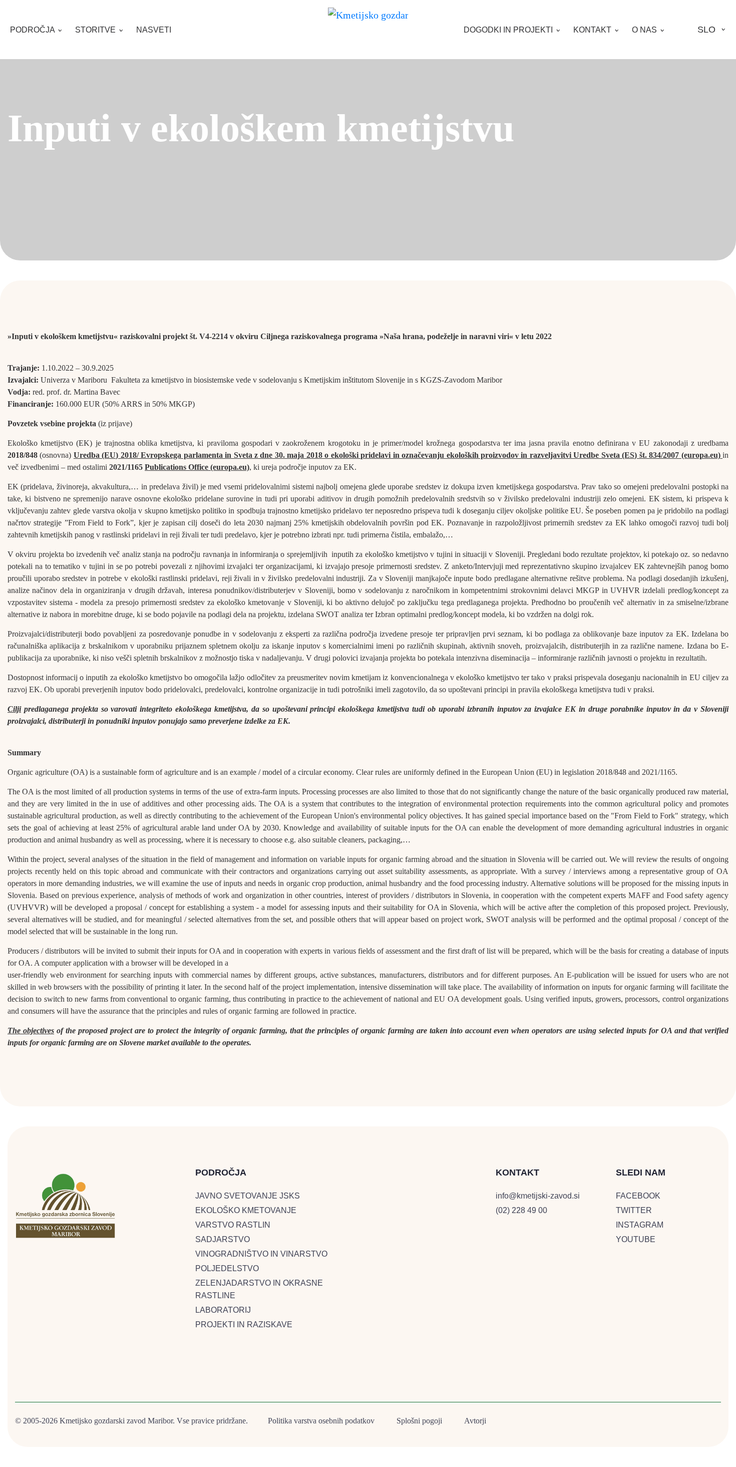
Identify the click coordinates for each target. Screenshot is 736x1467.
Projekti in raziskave (243, 1324)
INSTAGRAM (639, 1225)
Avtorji (475, 1420)
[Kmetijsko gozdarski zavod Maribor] (368, 13)
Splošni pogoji (419, 1420)
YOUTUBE (635, 1239)
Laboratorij (223, 1310)
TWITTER (634, 1210)
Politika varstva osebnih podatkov (321, 1420)
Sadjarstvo (222, 1239)
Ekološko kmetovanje (245, 1210)
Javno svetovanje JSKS (247, 1196)
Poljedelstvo (227, 1268)
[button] (36, 30)
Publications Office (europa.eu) (197, 467)
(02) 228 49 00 (521, 1210)
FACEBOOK (638, 1196)
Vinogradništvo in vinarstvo (261, 1254)
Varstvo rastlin (232, 1225)
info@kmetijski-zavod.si (538, 1196)
